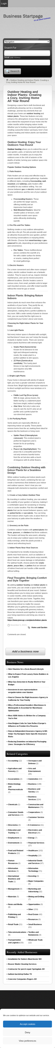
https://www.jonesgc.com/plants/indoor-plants (27, 620)
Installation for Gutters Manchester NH (25, 959)
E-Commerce (34, 825)
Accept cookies (27, 1024)
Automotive (33, 779)
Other (30, 909)
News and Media (15, 904)
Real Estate (33, 914)
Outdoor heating (14, 149)
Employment (13, 838)
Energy (31, 838)
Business (32, 784)
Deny (27, 1032)
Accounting (13, 761)
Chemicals (12, 804)
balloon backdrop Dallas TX (20, 974)
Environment (13, 843)
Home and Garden (39, 627)
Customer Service (36, 817)
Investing (32, 876)
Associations (14, 779)
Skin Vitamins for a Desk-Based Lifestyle (26, 669)
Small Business (35, 924)
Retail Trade (13, 924)
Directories (13, 825)
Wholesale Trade (35, 940)
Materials (12, 897)
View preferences (27, 1040)
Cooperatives (34, 812)
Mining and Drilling (36, 897)
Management (13, 889)
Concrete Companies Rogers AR (22, 979)
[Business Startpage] (7, 80)
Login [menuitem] (4, 3)
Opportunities (34, 904)
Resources (33, 919)
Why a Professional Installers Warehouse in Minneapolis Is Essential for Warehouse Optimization (27, 708)
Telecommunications (17, 932)
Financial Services (36, 843)
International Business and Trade (14, 879)
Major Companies (36, 881)
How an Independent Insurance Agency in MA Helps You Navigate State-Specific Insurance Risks (27, 734)
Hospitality (33, 856)
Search (14, 71)
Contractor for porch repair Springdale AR (26, 969)
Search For (10, 48)
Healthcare (33, 851)
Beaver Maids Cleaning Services (22, 964)
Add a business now (25, 651)
